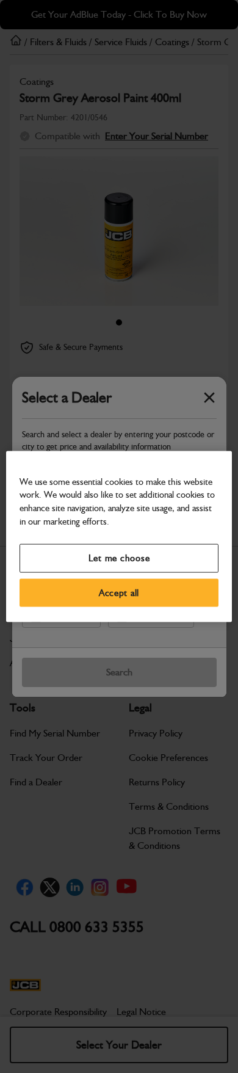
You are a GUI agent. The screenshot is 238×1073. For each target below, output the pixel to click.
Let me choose (119, 558)
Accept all (119, 592)
